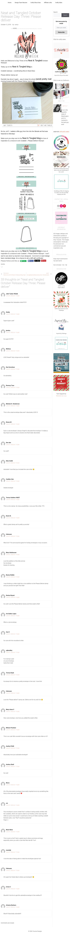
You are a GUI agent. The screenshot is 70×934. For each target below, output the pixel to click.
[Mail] (58, 205)
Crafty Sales (58, 2)
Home (9, 2)
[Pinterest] (64, 205)
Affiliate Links (48, 2)
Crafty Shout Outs (36, 2)
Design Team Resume (21, 2)
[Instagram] (61, 205)
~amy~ (64, 106)
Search (55, 12)
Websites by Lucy (61, 396)
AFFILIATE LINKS (64, 131)
